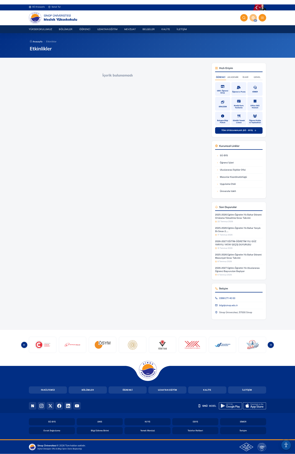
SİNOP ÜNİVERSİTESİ (57, 15)
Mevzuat (130, 29)
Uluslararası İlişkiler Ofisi (231, 171)
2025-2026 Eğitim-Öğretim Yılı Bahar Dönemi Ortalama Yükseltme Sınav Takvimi (238, 216)
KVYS (157, 421)
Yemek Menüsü (155, 430)
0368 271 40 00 (227, 298)
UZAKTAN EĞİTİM (107, 29)
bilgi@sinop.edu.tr (228, 305)
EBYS (205, 421)
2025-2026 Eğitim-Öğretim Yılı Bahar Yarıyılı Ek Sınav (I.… (238, 229)
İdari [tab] (245, 77)
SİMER (253, 421)
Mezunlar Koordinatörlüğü (231, 178)
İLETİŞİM (247, 390)
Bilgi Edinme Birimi (107, 430)
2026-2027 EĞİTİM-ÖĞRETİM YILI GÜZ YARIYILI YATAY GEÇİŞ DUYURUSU (235, 243)
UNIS (109, 421)
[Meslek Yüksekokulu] (35, 18)
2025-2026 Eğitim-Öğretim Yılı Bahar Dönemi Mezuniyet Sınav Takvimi (238, 256)
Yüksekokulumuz (40, 29)
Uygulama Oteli (226, 185)
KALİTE (207, 390)
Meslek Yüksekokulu (60, 19)
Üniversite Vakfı (226, 192)
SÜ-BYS (226, 156)
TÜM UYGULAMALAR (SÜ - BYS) (240, 131)
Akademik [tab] (232, 77)
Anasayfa (37, 41)
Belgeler (149, 29)
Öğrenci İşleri (226, 163)
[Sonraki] (271, 345)
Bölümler (65, 29)
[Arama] (244, 18)
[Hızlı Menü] (262, 18)
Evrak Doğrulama (59, 430)
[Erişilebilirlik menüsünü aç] (286, 445)
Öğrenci (84, 29)
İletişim (182, 29)
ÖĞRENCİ (128, 390)
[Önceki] (24, 345)
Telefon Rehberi (203, 430)
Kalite (165, 29)
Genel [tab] (257, 77)
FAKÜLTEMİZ (48, 390)
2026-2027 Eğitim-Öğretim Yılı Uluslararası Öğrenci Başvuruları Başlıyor (237, 269)
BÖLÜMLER (88, 390)
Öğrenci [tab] (220, 77)
